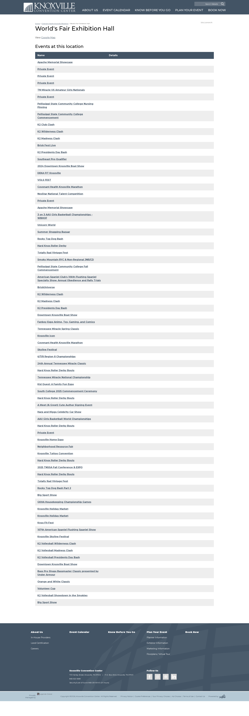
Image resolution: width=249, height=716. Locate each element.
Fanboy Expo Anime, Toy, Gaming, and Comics (66, 322)
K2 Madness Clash (48, 138)
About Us (90, 10)
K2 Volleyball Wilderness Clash (56, 543)
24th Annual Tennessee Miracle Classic (61, 363)
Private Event (45, 69)
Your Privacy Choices (161, 696)
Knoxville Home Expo (50, 439)
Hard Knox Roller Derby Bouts (55, 370)
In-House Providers (40, 637)
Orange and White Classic (53, 581)
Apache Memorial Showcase (55, 62)
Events (37, 24)
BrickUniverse (46, 287)
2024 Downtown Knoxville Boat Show (60, 166)
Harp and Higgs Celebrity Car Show (59, 412)
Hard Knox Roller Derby (51, 245)
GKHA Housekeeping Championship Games (64, 502)
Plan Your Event (189, 10)
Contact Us (200, 696)
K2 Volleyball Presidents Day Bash (58, 557)
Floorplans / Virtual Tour (158, 654)
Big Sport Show (47, 495)
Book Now (217, 10)
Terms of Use (188, 696)
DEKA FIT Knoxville (49, 173)
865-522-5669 (75, 679)
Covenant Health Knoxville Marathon (55, 24)
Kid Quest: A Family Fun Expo (55, 384)
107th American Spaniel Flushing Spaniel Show (66, 529)
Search (222, 4)
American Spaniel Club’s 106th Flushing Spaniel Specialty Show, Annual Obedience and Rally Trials (69, 279)
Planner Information (157, 637)
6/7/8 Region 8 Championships (56, 356)
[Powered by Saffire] (222, 696)
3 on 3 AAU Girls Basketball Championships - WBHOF (65, 216)
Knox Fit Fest (45, 522)
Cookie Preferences (142, 696)
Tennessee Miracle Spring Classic (58, 328)
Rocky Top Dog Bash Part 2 (54, 488)
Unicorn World (46, 225)
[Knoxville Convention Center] (49, 7)
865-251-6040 (94, 683)
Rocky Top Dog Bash (50, 238)
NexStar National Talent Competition (60, 193)
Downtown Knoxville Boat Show (57, 315)
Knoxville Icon (46, 335)
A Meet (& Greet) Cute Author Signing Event (64, 405)
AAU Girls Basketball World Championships (64, 419)
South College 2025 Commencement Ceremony (67, 391)
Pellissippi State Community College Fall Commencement (62, 268)
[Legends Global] (47, 696)
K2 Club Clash (45, 124)
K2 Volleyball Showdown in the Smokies (62, 595)
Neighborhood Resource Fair (55, 446)
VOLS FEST (44, 180)
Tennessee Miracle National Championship (63, 377)
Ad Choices (176, 696)
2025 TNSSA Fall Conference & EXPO (60, 467)
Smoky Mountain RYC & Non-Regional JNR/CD (65, 259)
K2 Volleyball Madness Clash (55, 550)
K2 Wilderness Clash (50, 131)
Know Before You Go (152, 10)
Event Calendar (116, 10)
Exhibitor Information (157, 643)
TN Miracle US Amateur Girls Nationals (61, 90)
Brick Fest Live (46, 145)
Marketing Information (158, 648)
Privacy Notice (127, 696)
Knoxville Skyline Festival (53, 536)
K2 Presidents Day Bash (52, 152)
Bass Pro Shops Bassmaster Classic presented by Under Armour (68, 573)
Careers (34, 648)
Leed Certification (40, 643)
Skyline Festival (47, 349)
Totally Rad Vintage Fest (52, 252)
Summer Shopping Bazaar (53, 232)
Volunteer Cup (46, 588)
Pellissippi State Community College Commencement (60, 116)
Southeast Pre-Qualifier (52, 159)
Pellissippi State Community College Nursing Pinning (65, 105)
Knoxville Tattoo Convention (55, 453)
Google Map (48, 37)
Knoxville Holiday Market (52, 509)
